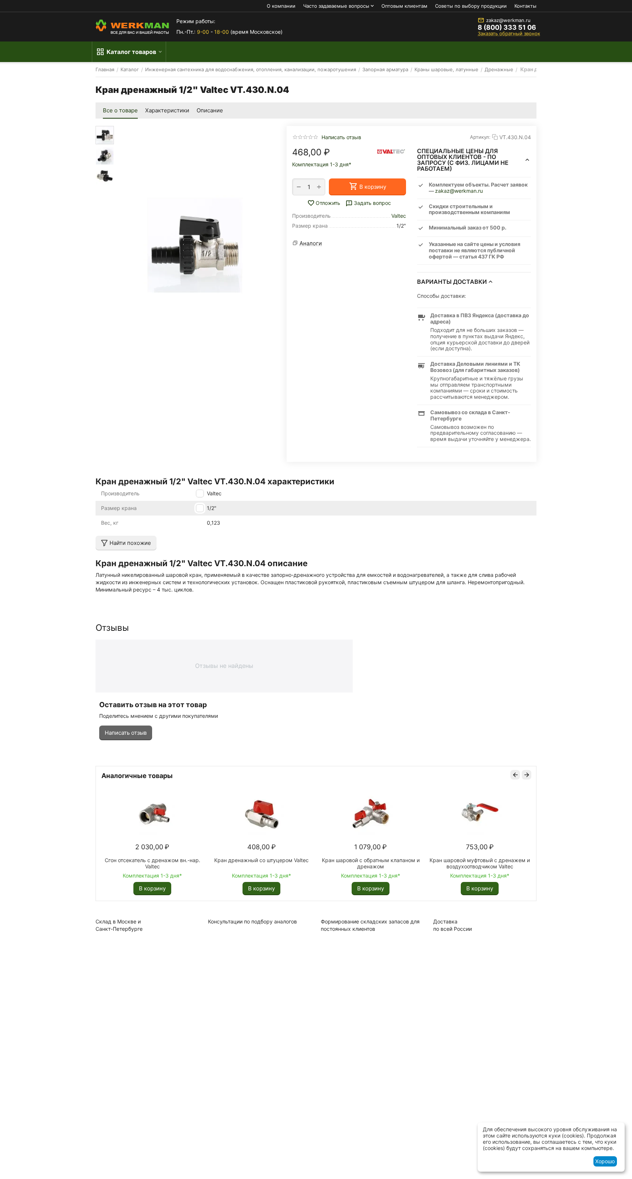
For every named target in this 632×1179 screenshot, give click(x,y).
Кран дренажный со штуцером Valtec (446, 860)
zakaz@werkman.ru (508, 20)
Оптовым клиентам (404, 6)
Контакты (525, 6)
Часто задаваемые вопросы (336, 6)
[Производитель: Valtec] (391, 151)
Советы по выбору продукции (471, 6)
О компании (281, 6)
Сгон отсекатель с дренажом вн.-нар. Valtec (337, 863)
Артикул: (480, 137)
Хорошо (605, 1161)
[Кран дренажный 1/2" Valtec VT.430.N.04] (195, 245)
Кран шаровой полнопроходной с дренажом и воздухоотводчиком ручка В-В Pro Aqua (228, 863)
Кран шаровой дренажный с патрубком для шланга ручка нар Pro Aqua (119, 863)
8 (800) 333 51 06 (507, 27)
